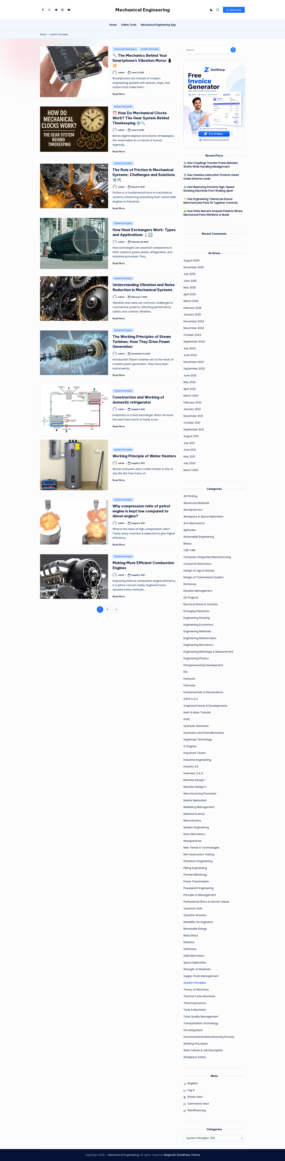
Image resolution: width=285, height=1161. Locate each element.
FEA (185, 672)
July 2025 (189, 274)
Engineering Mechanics (198, 645)
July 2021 (189, 443)
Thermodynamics (194, 1003)
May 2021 (189, 456)
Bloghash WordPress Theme (182, 1155)
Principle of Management (199, 895)
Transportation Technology (200, 1023)
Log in (191, 1090)
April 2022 (189, 389)
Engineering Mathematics (199, 638)
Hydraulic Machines (196, 726)
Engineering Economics (198, 624)
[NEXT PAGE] (116, 609)
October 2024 (192, 335)
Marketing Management (198, 807)
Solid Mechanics (193, 956)
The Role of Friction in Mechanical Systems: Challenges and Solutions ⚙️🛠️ (144, 175)
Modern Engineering (196, 827)
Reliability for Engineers (198, 922)
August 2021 (191, 436)
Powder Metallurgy (195, 874)
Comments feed (198, 1103)
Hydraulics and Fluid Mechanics (203, 733)
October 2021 (191, 422)
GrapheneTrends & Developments (205, 706)
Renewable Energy (195, 928)
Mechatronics (192, 820)
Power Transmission (196, 881)
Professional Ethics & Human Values (206, 901)
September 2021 (193, 429)
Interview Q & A (193, 773)
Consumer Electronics (125, 49)
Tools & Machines (194, 1010)
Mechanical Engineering (142, 10)
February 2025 (192, 308)
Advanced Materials (196, 503)
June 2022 (190, 375)
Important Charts (194, 753)
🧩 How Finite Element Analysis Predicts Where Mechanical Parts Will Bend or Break (213, 213)
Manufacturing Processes (199, 793)
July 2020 (189, 463)
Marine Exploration (195, 800)
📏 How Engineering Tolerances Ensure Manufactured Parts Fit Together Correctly (210, 201)
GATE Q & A (190, 699)
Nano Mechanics (194, 834)
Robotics (188, 942)
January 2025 (192, 314)
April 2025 (189, 294)
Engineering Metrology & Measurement (208, 651)
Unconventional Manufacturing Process (208, 1037)
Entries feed (195, 1097)
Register (192, 1083)
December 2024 (193, 321)
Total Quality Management (200, 1016)
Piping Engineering (195, 868)
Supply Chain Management (201, 976)
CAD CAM (189, 550)
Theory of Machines (196, 989)
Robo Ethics (190, 935)
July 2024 (189, 348)
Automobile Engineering (198, 537)
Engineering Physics (196, 658)
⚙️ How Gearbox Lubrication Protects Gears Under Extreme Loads (211, 177)
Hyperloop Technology (197, 739)
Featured (189, 679)
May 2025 (189, 287)
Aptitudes (189, 530)
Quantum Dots (192, 908)
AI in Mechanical (193, 523)
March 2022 (190, 395)
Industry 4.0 (190, 766)
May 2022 (189, 382)
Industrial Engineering (197, 760)
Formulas (189, 685)
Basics (187, 543)
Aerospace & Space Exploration (203, 516)
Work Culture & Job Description (203, 1050)
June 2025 (190, 281)
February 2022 (192, 402)
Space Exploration (194, 962)
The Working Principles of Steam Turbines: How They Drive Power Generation (142, 341)
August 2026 (191, 260)
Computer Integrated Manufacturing (207, 557)
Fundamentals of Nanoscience (203, 692)
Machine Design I (194, 780)
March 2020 (190, 470)
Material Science (194, 814)
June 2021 (189, 450)
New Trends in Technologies (201, 847)
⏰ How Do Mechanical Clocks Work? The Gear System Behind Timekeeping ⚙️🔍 (141, 118)
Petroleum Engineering (197, 861)
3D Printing (190, 496)
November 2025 (193, 267)
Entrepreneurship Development (203, 665)
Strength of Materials (196, 969)
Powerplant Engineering (198, 888)
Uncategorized (192, 1030)
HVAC (186, 719)
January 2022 (192, 409)
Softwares (189, 949)
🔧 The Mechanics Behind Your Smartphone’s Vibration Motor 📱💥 (142, 60)
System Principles (149, 49)
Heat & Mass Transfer (197, 712)
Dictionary (190, 584)
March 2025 (190, 301)
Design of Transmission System (203, 577)
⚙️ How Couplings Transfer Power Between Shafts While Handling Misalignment (210, 165)
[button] (234, 10)
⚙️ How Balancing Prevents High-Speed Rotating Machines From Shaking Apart (208, 189)
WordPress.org (196, 1110)
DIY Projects (190, 597)
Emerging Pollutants (196, 611)
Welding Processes (195, 1043)
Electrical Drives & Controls (200, 604)
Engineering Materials (197, 631)
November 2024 (193, 328)
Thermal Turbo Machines (199, 996)
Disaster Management (197, 591)
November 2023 (193, 362)
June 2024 (190, 355)
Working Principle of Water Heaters (144, 456)
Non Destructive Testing (198, 854)
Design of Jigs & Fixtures (198, 570)
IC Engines (190, 746)
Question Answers (194, 915)
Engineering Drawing (196, 618)
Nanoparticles (192, 841)
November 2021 (193, 416)
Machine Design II (194, 787)
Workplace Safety (194, 1057)
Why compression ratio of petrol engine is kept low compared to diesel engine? (141, 511)
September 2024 (194, 341)
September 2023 (194, 368)
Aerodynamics (192, 510)
